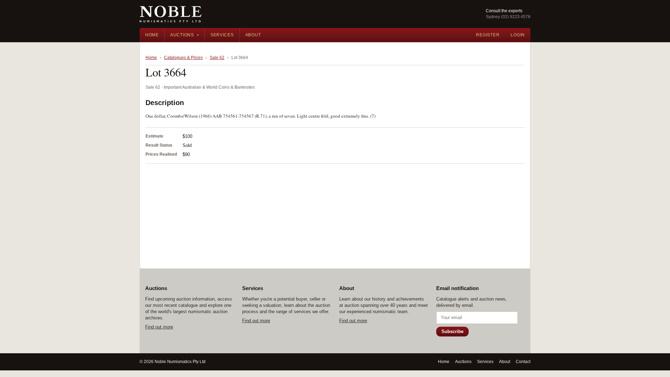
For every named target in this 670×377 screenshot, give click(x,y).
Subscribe (452, 331)
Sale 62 (217, 57)
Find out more (159, 327)
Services (222, 34)
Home (152, 34)
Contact (523, 361)
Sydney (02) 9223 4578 (508, 16)
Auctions (182, 34)
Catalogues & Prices (183, 57)
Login (518, 34)
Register (487, 34)
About (253, 34)
